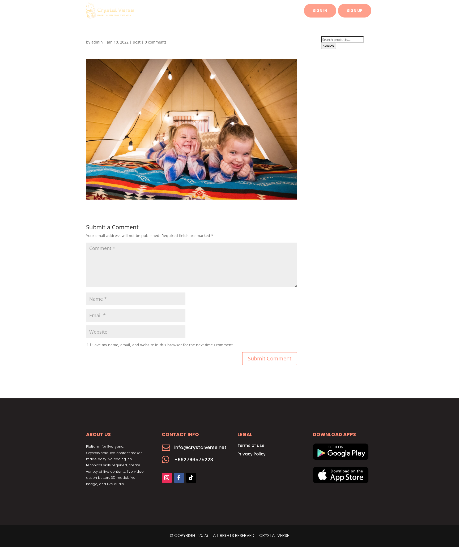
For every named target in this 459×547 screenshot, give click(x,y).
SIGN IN (320, 10)
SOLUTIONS (233, 11)
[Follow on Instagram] (167, 478)
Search (328, 46)
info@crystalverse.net (200, 447)
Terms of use (250, 445)
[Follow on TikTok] (191, 478)
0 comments (156, 42)
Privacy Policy (251, 454)
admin (97, 42)
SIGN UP (354, 10)
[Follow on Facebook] (179, 478)
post (137, 42)
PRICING (258, 11)
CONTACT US (285, 11)
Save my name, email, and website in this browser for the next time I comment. (163, 344)
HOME (210, 11)
